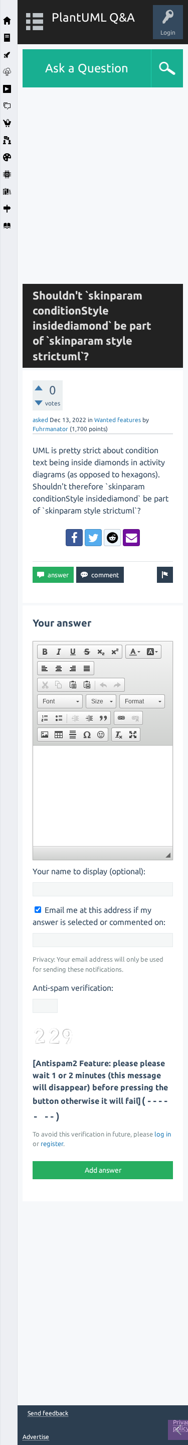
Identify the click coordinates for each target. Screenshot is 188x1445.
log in (162, 1134)
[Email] (131, 537)
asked (40, 420)
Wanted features (117, 420)
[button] (45, 651)
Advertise (36, 1436)
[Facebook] (74, 537)
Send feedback (48, 1413)
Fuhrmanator (50, 429)
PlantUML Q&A (93, 17)
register (52, 1143)
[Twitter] (93, 537)
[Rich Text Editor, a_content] (102, 796)
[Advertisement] (94, 181)
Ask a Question (86, 68)
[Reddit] (112, 537)
